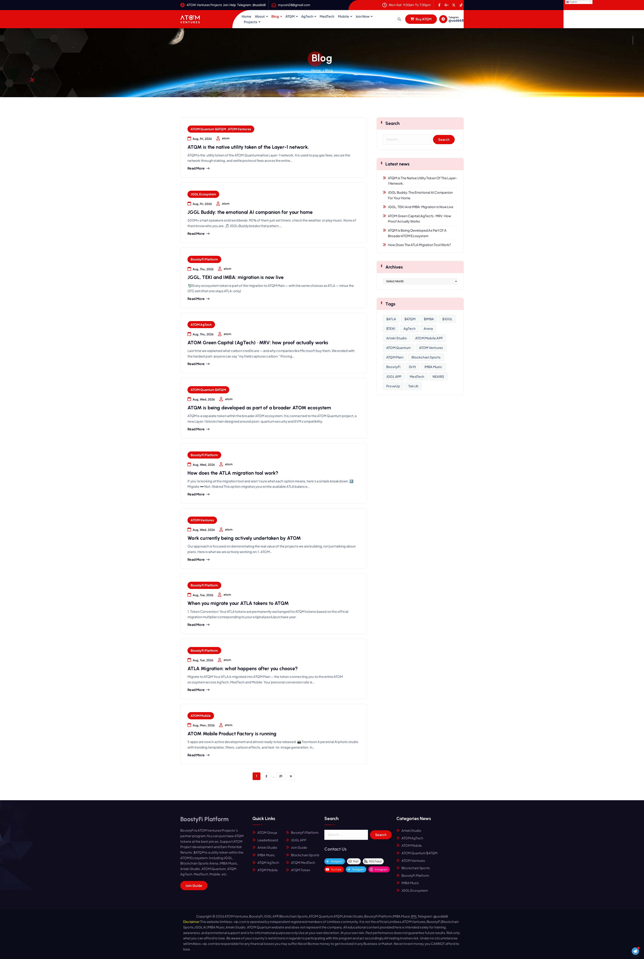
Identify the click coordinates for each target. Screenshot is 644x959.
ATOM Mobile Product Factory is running (232, 733)
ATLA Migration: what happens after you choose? (242, 668)
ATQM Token (300, 870)
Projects (250, 22)
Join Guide (299, 847)
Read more (196, 168)
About (260, 16)
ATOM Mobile (201, 715)
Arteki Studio (396, 338)
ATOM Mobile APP (429, 338)
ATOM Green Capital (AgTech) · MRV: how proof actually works (257, 342)
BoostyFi (393, 367)
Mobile (343, 16)
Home (246, 16)
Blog (275, 16)
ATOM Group (267, 832)
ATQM (290, 16)
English (573, 2)
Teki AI (413, 386)
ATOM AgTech (201, 324)
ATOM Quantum (398, 348)
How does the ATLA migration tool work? (232, 473)
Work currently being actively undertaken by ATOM (244, 538)
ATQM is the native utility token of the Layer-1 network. (248, 147)
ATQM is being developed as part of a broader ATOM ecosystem (259, 408)
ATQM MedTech (303, 862)
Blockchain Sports (426, 357)
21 (280, 776)
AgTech (307, 16)
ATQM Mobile (267, 870)
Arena (428, 328)
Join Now (363, 16)
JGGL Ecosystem (203, 194)
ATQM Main (394, 357)
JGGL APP (393, 376)
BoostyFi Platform (204, 259)
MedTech (327, 16)
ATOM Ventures (239, 129)
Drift (412, 367)
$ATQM (410, 319)
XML (414, 916)
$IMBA (429, 319)
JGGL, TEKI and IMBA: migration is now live (235, 277)
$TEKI (390, 328)
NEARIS (438, 376)
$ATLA (391, 319)
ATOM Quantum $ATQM (208, 129)
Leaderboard (267, 840)
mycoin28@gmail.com (294, 5)
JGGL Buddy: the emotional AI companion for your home (250, 212)
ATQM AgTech (268, 862)
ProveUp (393, 386)
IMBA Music (433, 367)
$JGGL (447, 319)
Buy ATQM (423, 19)
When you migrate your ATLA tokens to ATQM (238, 603)
